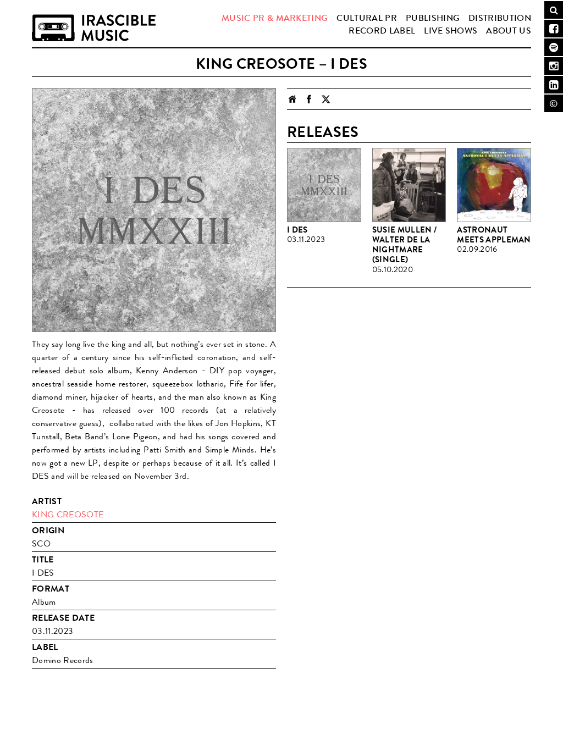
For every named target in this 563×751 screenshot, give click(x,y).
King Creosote (67, 514)
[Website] (292, 99)
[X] (325, 99)
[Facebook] (308, 99)
